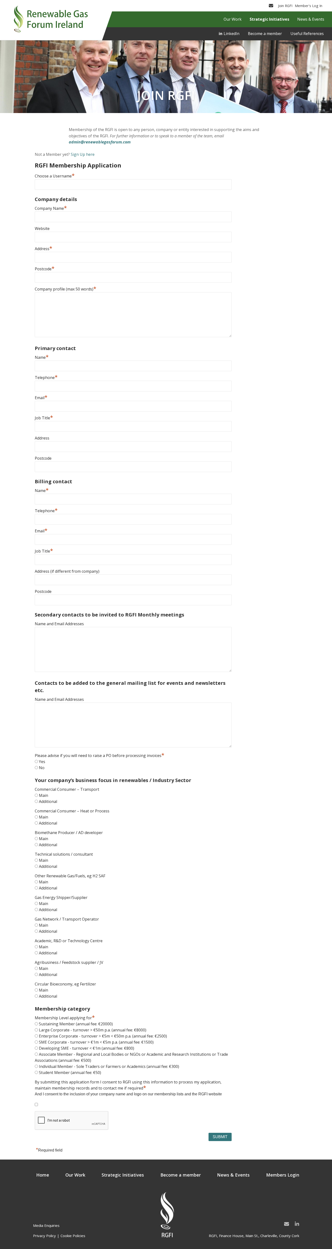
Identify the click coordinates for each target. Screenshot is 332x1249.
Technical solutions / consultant (64, 854)
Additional (48, 801)
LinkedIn (231, 33)
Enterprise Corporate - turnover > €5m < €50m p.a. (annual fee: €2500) (103, 1036)
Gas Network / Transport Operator (67, 919)
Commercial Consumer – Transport (67, 789)
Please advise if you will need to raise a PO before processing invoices (99, 755)
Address (43, 249)
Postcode (44, 269)
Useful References (307, 33)
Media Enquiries (46, 1225)
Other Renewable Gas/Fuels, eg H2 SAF (70, 876)
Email (41, 398)
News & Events (233, 1175)
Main (43, 795)
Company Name (51, 208)
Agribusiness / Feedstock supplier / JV (69, 962)
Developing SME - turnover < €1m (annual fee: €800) (86, 1048)
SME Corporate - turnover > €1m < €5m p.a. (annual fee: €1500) (96, 1042)
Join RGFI (285, 5)
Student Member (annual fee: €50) (70, 1072)
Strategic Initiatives (123, 1175)
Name (42, 357)
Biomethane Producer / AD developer (69, 832)
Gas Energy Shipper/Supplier (61, 897)
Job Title (44, 418)
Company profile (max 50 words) (65, 289)
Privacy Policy (44, 1235)
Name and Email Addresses (59, 623)
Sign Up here (83, 154)
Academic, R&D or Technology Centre (69, 940)
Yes (42, 761)
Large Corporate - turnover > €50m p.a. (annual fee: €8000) (92, 1030)
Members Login (282, 1175)
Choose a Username (55, 176)
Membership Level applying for (65, 1018)
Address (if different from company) (67, 571)
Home (42, 1175)
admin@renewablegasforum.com (100, 142)
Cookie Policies (73, 1235)
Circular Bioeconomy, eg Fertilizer (65, 984)
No (41, 767)
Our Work (75, 1175)
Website (42, 228)
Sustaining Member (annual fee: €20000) (76, 1024)
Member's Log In (308, 5)
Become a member (265, 33)
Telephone (46, 377)
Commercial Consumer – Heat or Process (72, 811)
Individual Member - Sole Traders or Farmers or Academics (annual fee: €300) (109, 1066)
